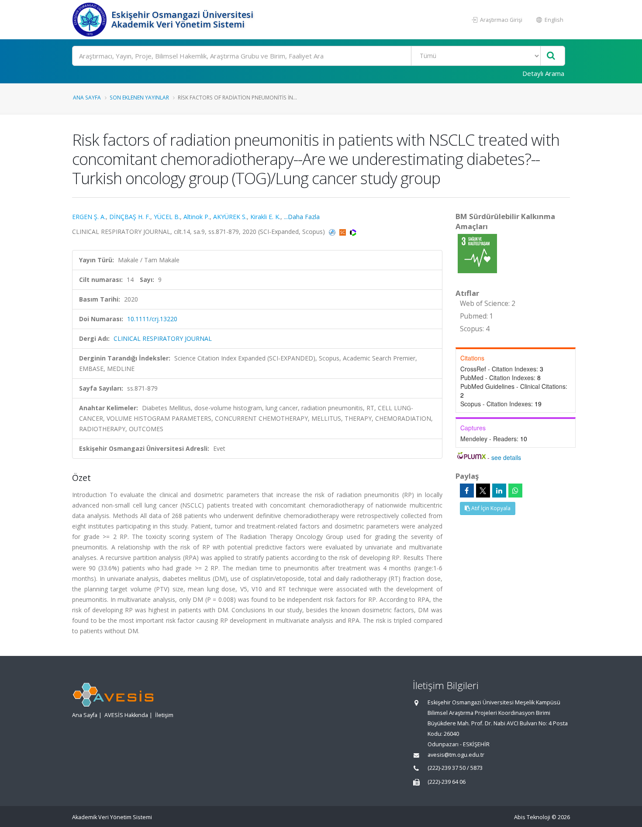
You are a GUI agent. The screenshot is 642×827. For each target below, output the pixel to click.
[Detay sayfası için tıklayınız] (477, 253)
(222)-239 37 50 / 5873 (455, 768)
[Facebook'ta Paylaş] (467, 491)
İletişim (164, 715)
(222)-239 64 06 (447, 782)
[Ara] (551, 56)
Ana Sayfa (87, 97)
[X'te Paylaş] (483, 491)
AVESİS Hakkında (126, 715)
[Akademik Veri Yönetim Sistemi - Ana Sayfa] (90, 19)
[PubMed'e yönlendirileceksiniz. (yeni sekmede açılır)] (333, 231)
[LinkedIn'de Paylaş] (499, 491)
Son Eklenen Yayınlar (139, 97)
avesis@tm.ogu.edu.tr (456, 754)
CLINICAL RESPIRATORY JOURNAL (163, 338)
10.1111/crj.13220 (152, 319)
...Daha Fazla (302, 217)
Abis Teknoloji (532, 817)
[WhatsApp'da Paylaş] (515, 491)
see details (506, 457)
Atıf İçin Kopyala (490, 508)
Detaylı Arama (543, 73)
